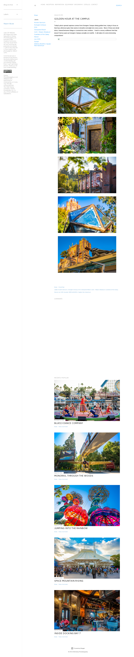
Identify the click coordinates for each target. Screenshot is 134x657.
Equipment (69, 4)
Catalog (87, 4)
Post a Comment (63, 426)
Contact (94, 4)
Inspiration (59, 4)
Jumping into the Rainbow (71, 528)
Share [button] (36, 15)
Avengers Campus (40, 25)
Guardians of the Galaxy (41, 34)
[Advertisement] (87, 359)
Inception (50, 4)
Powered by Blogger (79, 648)
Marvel (36, 37)
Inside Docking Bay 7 (67, 633)
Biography (78, 4)
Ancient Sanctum (39, 22)
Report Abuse (9, 24)
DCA (35, 27)
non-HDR (37, 39)
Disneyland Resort (40, 29)
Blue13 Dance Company (68, 423)
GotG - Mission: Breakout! (42, 32)
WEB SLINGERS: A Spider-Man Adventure (42, 44)
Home (43, 4)
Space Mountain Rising (68, 580)
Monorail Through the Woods (73, 475)
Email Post (61, 287)
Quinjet (36, 41)
